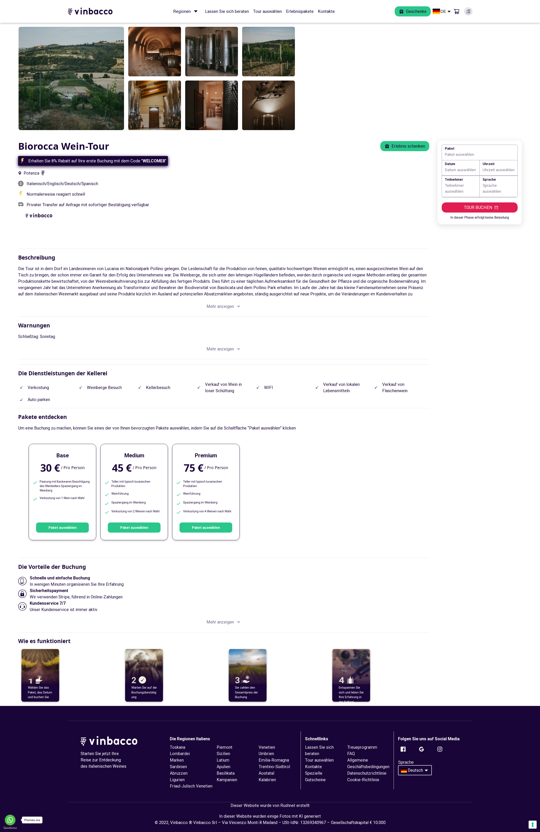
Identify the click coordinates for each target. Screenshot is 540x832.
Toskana (177, 747)
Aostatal (266, 773)
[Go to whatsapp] (10, 820)
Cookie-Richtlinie (363, 779)
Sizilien (223, 753)
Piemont (224, 747)
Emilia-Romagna (274, 760)
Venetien (267, 747)
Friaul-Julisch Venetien (191, 786)
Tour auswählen (267, 11)
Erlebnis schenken (408, 146)
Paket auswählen (63, 527)
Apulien (223, 766)
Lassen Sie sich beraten (227, 11)
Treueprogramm (362, 747)
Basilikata (226, 773)
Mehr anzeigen (220, 306)
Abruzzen (179, 773)
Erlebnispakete (300, 11)
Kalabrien (267, 779)
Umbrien (266, 753)
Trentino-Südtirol (274, 766)
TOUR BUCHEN (478, 207)
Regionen (182, 11)
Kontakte (326, 11)
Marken (177, 760)
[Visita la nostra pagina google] (421, 749)
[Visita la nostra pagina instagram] (440, 749)
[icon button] (196, 11)
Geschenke (416, 11)
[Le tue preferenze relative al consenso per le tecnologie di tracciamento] (533, 825)
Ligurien (177, 779)
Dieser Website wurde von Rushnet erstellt (270, 805)
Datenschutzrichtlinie (366, 773)
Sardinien (178, 766)
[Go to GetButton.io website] (10, 828)
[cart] (456, 11)
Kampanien (227, 779)
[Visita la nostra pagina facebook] (403, 749)
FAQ (351, 753)
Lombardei (180, 753)
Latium (223, 760)
